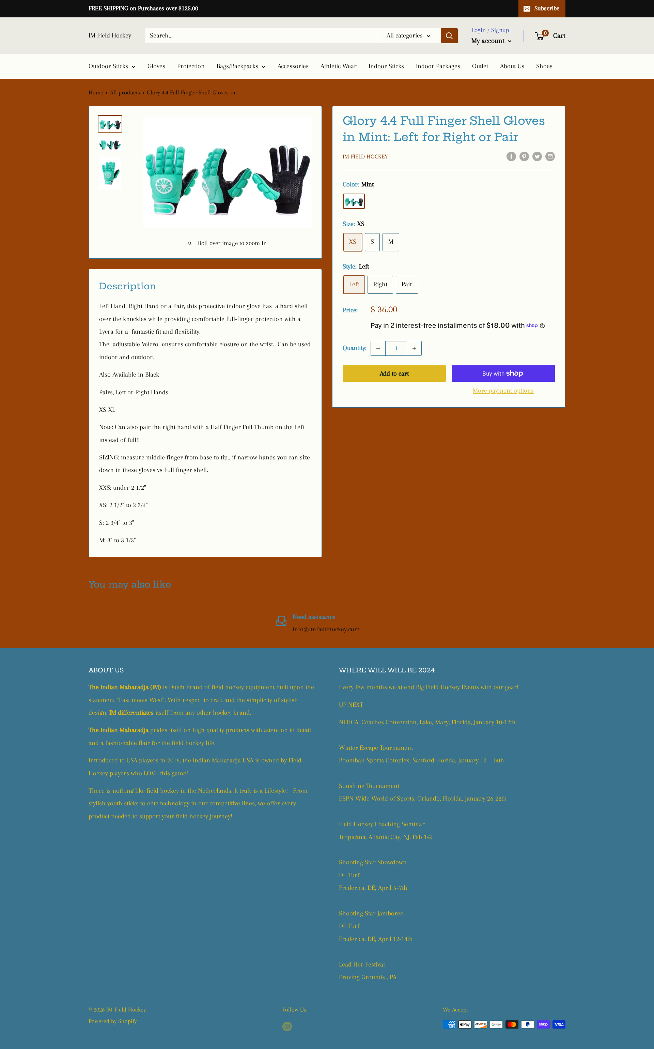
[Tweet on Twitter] (537, 156)
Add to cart (394, 373)
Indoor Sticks (386, 66)
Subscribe (546, 8)
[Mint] (354, 201)
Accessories (293, 66)
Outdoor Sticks (108, 66)
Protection (191, 66)
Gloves (156, 66)
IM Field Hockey (365, 156)
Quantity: (355, 348)
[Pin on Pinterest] (524, 156)
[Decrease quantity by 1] (378, 348)
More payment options (503, 390)
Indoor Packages (438, 66)
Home (96, 92)
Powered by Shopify (113, 1021)
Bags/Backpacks (237, 66)
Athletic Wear (339, 66)
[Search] (449, 35)
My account (488, 41)
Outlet (480, 66)
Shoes (544, 66)
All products (125, 92)
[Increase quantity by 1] (414, 348)
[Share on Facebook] (511, 156)
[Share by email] (550, 156)
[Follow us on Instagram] (287, 1026)
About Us (512, 66)
